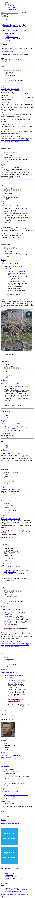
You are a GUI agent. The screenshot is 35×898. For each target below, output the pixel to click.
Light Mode (11, 6)
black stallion (5, 361)
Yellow (17, 30)
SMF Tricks (14, 888)
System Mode (12, 9)
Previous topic (5, 51)
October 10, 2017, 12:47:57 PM (10, 453)
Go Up (3, 868)
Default (3, 30)
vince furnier (5, 766)
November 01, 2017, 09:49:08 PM (11, 672)
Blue (13, 30)
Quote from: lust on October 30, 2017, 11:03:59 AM (16, 681)
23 (20, 59)
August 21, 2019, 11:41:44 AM (10, 823)
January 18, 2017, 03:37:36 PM (10, 205)
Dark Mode (11, 7)
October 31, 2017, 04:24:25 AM (10, 567)
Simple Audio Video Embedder (13, 891)
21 (16, 59)
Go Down (4, 59)
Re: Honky (4, 85)
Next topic (13, 51)
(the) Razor (4, 469)
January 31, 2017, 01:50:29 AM (10, 423)
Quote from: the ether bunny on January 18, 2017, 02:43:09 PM (17, 273)
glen (2, 185)
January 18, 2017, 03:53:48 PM (10, 263)
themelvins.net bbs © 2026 (9, 894)
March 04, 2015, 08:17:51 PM (10, 89)
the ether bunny (6, 148)
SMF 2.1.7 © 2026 (10, 890)
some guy (4, 740)
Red (7, 30)
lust (2, 500)
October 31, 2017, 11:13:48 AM (10, 609)
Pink (25, 30)
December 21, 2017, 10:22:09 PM (11, 755)
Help (18, 894)
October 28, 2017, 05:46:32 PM (10, 489)
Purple (22, 30)
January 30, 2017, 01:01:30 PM (10, 383)
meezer (3, 66)
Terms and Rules (25, 894)
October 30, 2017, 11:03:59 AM (10, 519)
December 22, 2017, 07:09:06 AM (11, 791)
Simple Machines (21, 890)
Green (10, 30)
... (13, 59)
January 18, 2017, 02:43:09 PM (10, 167)
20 (14, 59)
